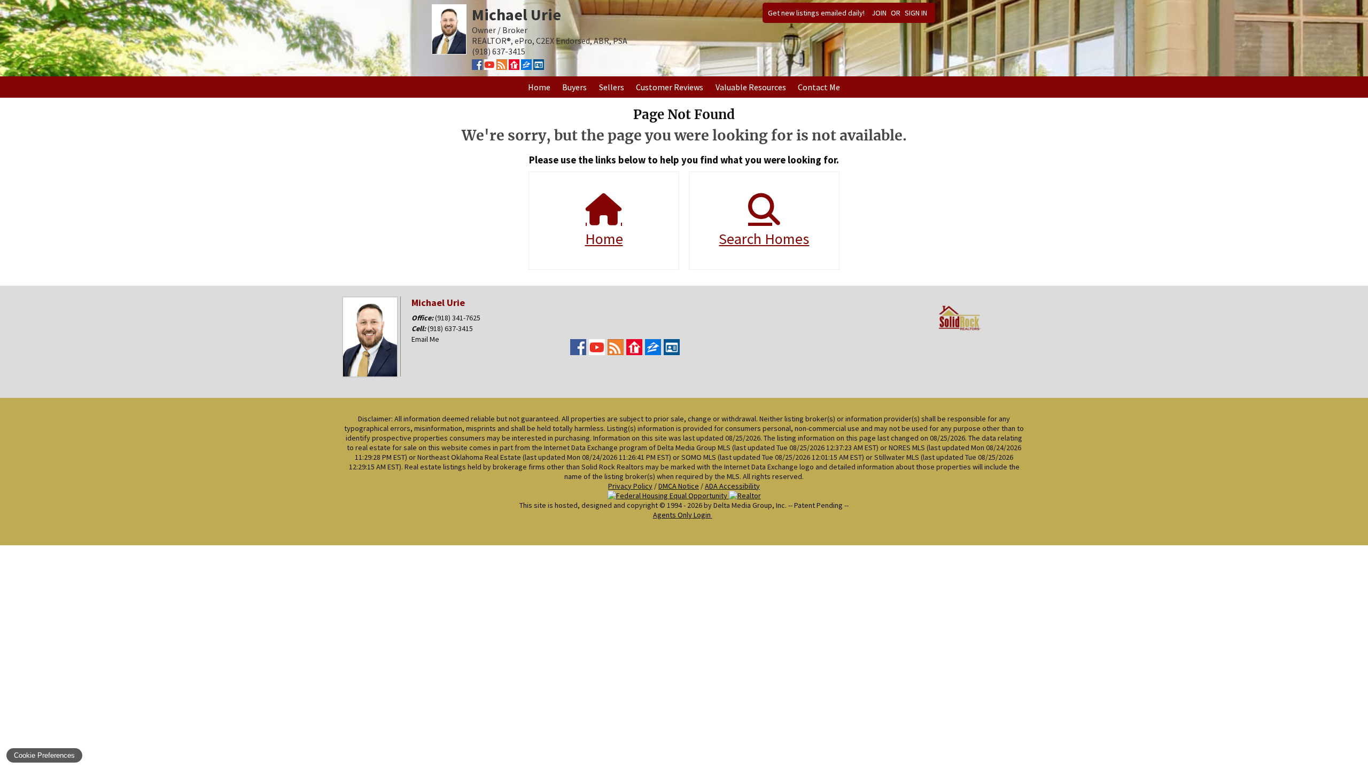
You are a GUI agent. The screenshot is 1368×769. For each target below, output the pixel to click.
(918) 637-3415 (450, 328)
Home (539, 87)
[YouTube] (489, 66)
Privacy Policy (630, 486)
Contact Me (819, 87)
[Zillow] (526, 66)
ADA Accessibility (732, 486)
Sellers (611, 87)
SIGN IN (916, 13)
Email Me (425, 339)
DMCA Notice (678, 486)
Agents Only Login (682, 515)
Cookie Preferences (44, 755)
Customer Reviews (669, 87)
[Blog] (501, 66)
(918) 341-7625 (457, 318)
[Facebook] (477, 66)
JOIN (879, 13)
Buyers (574, 87)
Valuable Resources (751, 87)
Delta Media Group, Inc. (750, 505)
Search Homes (764, 238)
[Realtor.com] (514, 66)
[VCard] (538, 66)
